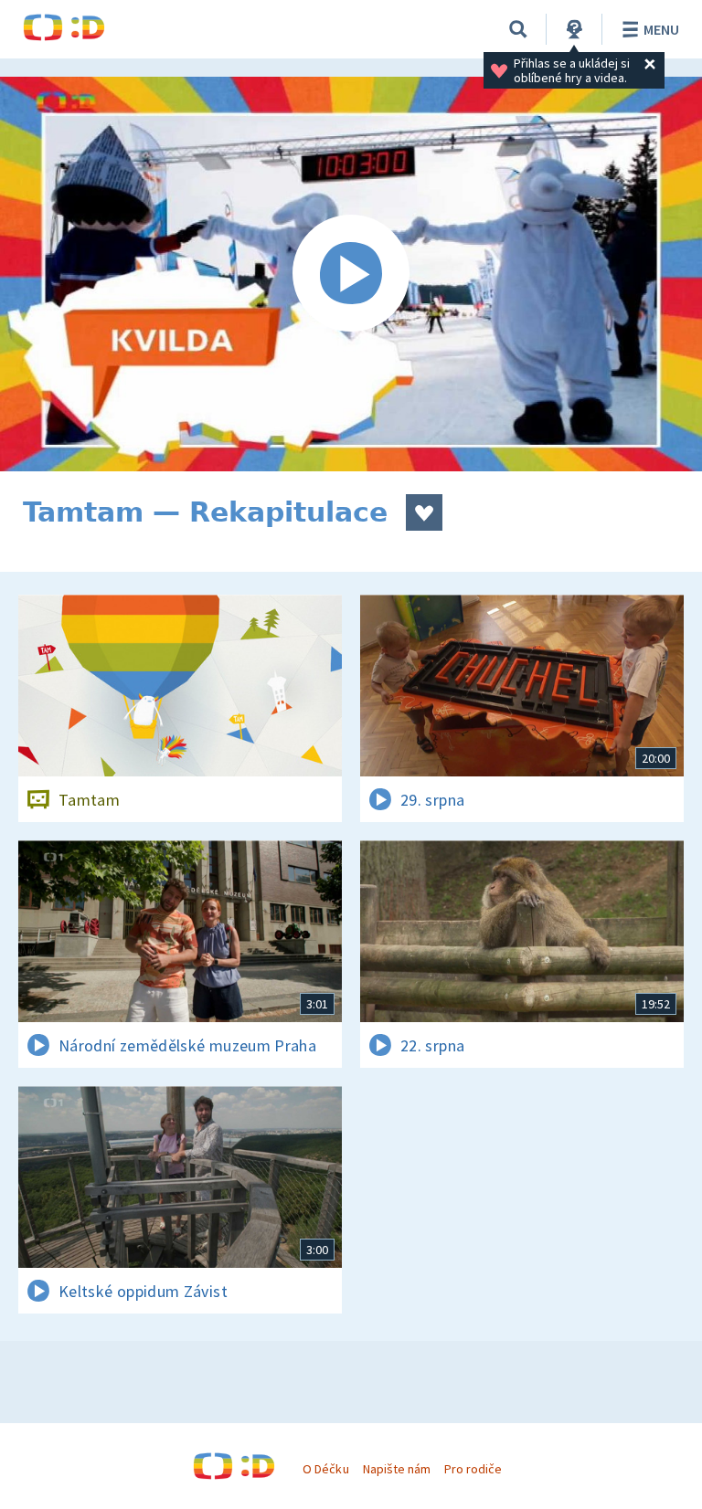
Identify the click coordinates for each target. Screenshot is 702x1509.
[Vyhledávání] (518, 29)
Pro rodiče (473, 1469)
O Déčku (325, 1469)
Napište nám (397, 1469)
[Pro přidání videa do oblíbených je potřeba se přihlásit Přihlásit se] (424, 512)
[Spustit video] (351, 274)
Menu (661, 29)
